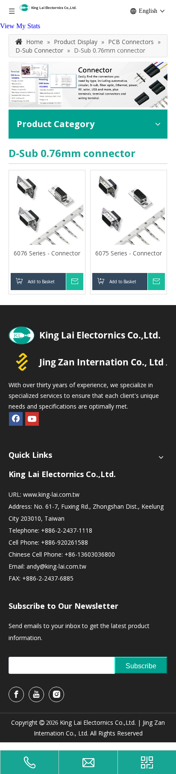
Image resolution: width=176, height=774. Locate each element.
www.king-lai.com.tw (51, 494)
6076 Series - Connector (47, 253)
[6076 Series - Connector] (47, 208)
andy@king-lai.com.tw (56, 566)
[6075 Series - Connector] (128, 208)
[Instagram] (56, 694)
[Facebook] (16, 419)
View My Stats (20, 26)
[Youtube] (32, 419)
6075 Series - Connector (128, 253)
